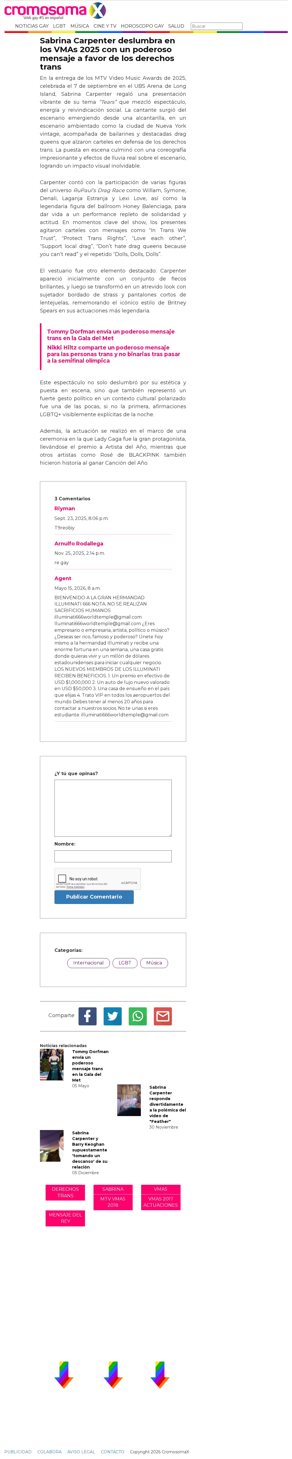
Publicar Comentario (94, 897)
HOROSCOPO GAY (142, 26)
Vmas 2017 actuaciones (160, 1202)
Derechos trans (65, 1192)
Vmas (160, 1189)
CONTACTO (112, 1451)
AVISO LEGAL (81, 1451)
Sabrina (112, 1189)
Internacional (88, 963)
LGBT (59, 26)
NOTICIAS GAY (31, 26)
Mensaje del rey (65, 1218)
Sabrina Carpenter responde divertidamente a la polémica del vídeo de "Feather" (167, 1104)
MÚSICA (79, 26)
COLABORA (49, 1451)
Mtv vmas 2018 (112, 1202)
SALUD (176, 26)
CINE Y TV (105, 26)
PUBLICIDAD (18, 1451)
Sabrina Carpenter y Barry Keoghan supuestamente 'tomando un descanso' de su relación (90, 1150)
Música (154, 963)
